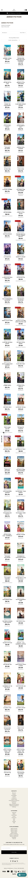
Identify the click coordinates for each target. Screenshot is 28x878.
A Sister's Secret (20, 707)
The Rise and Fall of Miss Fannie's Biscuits (20, 235)
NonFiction (14, 817)
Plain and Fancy (20, 363)
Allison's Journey (7, 189)
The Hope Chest (7, 407)
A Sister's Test (7, 707)
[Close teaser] (3, 432)
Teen (14, 820)
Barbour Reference (14, 836)
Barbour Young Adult (14, 834)
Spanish (14, 821)
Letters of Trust (20, 449)
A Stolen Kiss (7, 256)
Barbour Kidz (14, 832)
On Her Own (7, 169)
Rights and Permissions (14, 804)
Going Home (21, 169)
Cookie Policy (14, 799)
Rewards (14, 803)
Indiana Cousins (20, 534)
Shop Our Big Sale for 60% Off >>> (14, 13)
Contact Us (14, 798)
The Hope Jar (7, 772)
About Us (14, 792)
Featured (14, 812)
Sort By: (9, 40)
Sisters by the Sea (21, 407)
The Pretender (7, 212)
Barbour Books (14, 828)
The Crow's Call (20, 621)
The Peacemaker (7, 234)
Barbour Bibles (14, 831)
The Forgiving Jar (21, 686)
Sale (14, 822)
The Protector (20, 277)
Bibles (14, 813)
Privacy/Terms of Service (14, 800)
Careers (14, 796)
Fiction (14, 816)
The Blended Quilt (7, 599)
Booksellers (14, 795)
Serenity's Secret (20, 256)
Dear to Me (21, 728)
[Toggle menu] (2, 10)
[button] (14, 32)
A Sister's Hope (7, 449)
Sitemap (14, 806)
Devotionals (14, 815)
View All (14, 838)
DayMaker (14, 837)
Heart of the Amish (5, 26)
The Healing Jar (7, 664)
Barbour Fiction (14, 829)
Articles (14, 794)
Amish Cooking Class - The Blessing (7, 751)
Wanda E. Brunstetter (5, 25)
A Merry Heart (7, 385)
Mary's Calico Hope (7, 320)
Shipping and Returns (14, 805)
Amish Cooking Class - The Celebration (21, 751)
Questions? (14, 801)
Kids (14, 818)
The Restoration (7, 642)
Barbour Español (14, 833)
